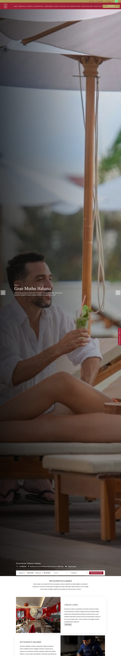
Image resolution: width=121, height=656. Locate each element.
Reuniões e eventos (74, 6)
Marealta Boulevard (87, 6)
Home (15, 6)
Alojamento (29, 6)
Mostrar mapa (72, 566)
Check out (38, 573)
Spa (67, 6)
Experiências (21, 6)
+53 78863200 (98, 1)
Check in (21, 573)
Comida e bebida (48, 6)
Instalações (62, 6)
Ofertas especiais (38, 6)
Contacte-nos (98, 6)
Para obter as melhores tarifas (111, 6)
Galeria (56, 6)
